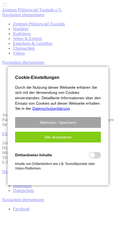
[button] (58, 122)
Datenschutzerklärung (51, 108)
